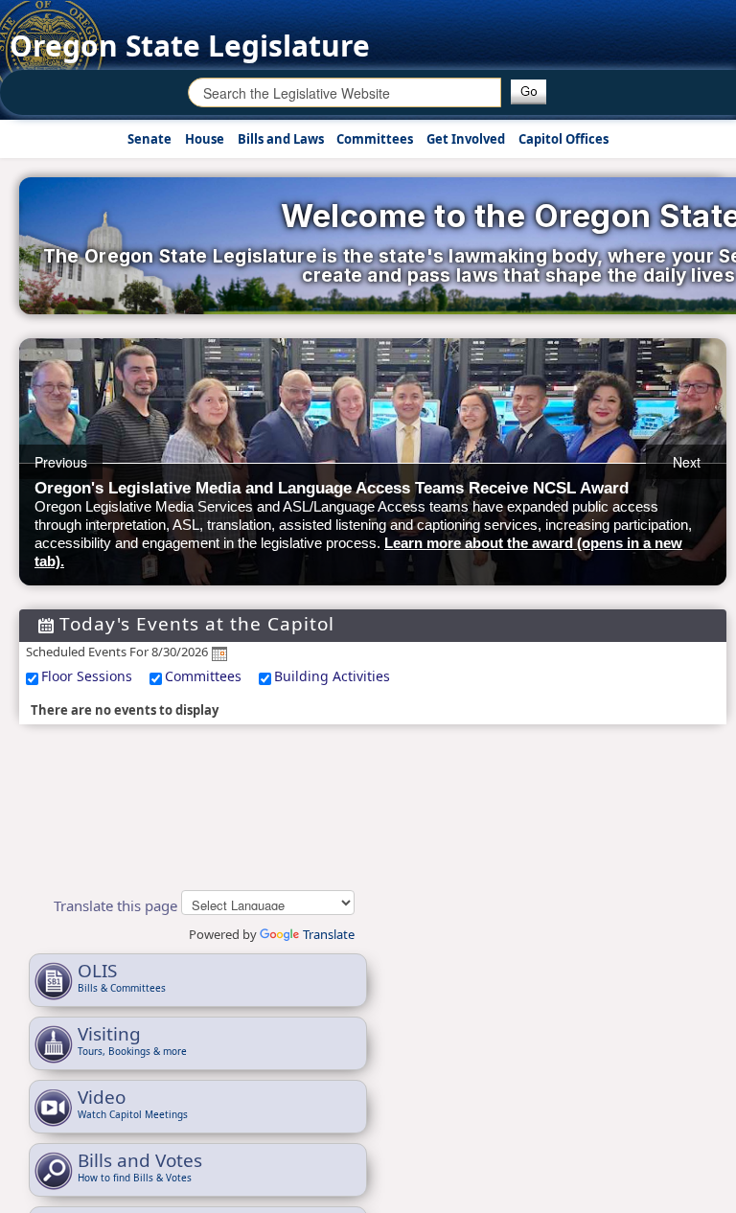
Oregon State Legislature (190, 45)
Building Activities (332, 676)
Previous (60, 461)
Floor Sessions (86, 676)
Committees (203, 676)
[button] (528, 92)
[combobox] (344, 92)
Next (687, 461)
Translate (329, 934)
